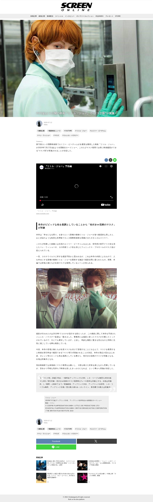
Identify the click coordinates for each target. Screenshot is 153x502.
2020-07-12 (48, 122)
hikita (45, 124)
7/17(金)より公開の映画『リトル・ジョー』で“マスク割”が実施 (75, 113)
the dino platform (79, 499)
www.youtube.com (42, 213)
